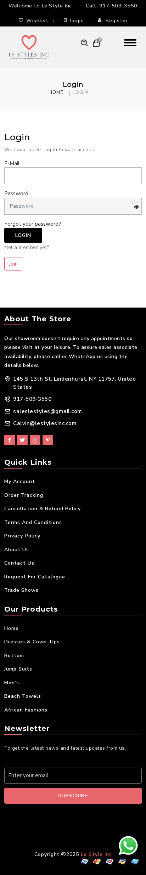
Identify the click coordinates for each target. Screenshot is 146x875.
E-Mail (11, 163)
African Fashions (25, 710)
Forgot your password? (32, 223)
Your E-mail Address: (34, 759)
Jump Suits (18, 669)
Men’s (11, 682)
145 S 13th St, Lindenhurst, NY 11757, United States (74, 383)
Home (56, 92)
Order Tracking (23, 495)
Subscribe (73, 795)
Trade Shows (21, 590)
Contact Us (19, 563)
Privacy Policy (22, 535)
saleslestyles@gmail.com (47, 411)
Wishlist (37, 20)
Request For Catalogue (34, 576)
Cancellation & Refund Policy (42, 508)
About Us (16, 549)
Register (117, 20)
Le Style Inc (96, 854)
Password (16, 193)
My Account (19, 481)
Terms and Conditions (33, 522)
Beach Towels (22, 696)
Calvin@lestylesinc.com (45, 423)
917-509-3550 (118, 5)
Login (77, 20)
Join (13, 264)
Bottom (14, 655)
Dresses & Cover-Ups (32, 641)
